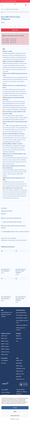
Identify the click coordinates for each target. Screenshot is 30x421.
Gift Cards (3, 363)
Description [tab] (4, 208)
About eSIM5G (4, 389)
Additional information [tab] (6, 211)
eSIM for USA (4, 338)
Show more (3, 273)
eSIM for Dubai (4, 354)
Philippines (13, 238)
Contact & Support (5, 392)
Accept (15, 407)
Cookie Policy (13, 418)
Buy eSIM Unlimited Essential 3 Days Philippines (21, 298)
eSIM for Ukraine (5, 346)
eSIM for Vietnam (5, 351)
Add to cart (15, 30)
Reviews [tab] (3, 213)
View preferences (15, 415)
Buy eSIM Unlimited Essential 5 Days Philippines (21, 271)
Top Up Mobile (4, 360)
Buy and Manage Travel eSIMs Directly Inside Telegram (6, 314)
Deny (15, 411)
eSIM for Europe (5, 341)
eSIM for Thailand (5, 349)
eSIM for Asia (4, 335)
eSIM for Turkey (4, 343)
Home (2, 9)
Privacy (17, 418)
